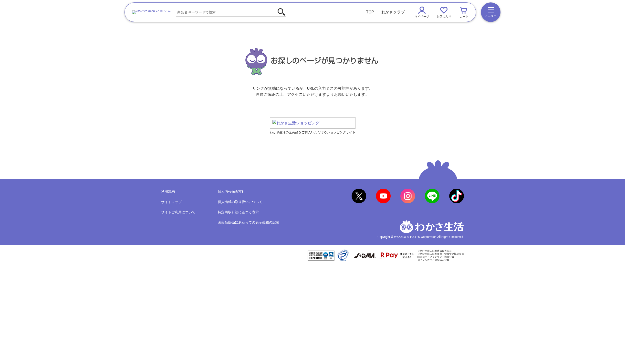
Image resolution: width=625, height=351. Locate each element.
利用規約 (168, 191)
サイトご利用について (178, 212)
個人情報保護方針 (231, 191)
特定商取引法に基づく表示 (238, 212)
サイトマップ (171, 202)
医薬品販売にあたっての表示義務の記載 (248, 222)
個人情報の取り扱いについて (240, 202)
